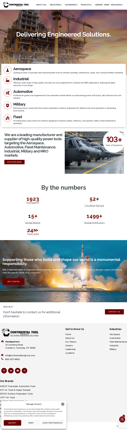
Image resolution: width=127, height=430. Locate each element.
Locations (69, 353)
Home (68, 334)
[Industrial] (7, 80)
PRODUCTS (85, 5)
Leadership (70, 349)
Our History (70, 342)
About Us (69, 338)
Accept (12, 423)
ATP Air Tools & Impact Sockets (15, 390)
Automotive (23, 91)
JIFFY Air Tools (7, 397)
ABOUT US (40, 5)
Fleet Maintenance (118, 342)
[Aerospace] (7, 70)
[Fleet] (7, 118)
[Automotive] (7, 93)
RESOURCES (116, 5)
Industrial (21, 79)
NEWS (106, 5)
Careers (69, 345)
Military (19, 104)
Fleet (17, 117)
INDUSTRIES (55, 5)
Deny (31, 423)
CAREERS (99, 5)
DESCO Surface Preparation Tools (16, 393)
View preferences (52, 423)
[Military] (7, 105)
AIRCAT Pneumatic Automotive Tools (17, 386)
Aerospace (22, 69)
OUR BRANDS (70, 5)
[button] (63, 404)
